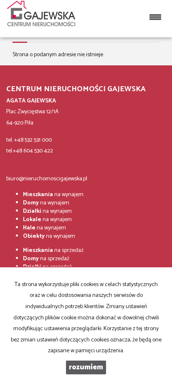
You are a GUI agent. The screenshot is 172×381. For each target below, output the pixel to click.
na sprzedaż (53, 250)
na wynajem (53, 194)
